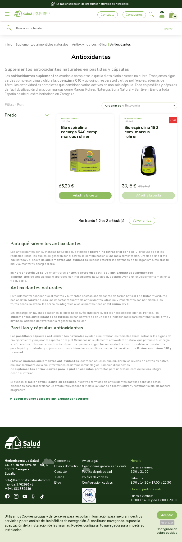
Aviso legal (90, 461)
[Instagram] (16, 496)
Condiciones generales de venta (104, 466)
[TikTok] (43, 497)
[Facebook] (7, 496)
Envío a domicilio (66, 466)
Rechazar (167, 522)
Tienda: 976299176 (19, 484)
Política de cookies (95, 477)
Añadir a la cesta (85, 195)
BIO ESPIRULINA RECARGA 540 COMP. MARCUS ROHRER (79, 132)
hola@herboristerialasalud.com (27, 480)
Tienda (59, 477)
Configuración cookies (97, 483)
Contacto (107, 14)
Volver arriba (142, 220)
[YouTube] (24, 496)
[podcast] (33, 497)
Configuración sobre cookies (167, 530)
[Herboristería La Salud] (32, 14)
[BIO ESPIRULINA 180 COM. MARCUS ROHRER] (148, 161)
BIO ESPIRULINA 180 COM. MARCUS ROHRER (141, 132)
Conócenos (134, 14)
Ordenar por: (114, 105)
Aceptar (167, 515)
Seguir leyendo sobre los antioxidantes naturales (51, 398)
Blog (57, 483)
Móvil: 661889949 (18, 489)
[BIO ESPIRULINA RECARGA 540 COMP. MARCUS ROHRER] (85, 161)
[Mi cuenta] (162, 14)
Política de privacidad (97, 472)
